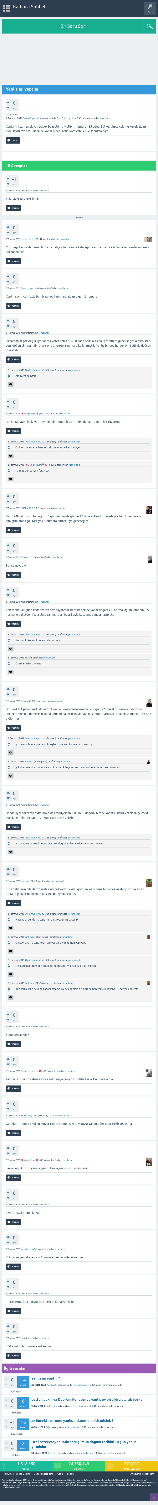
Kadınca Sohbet (29, 6)
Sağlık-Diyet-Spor (32, 118)
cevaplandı (43, 190)
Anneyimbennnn (85, 1453)
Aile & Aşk (52, 1385)
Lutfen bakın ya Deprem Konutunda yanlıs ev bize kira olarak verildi (87, 1399)
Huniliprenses (80, 1385)
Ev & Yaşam (51, 1406)
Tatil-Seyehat (54, 1453)
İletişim (8, 1474)
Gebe (60, 1474)
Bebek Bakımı (23, 1474)
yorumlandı (74, 370)
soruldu (104, 118)
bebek (70, 1474)
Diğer (48, 1427)
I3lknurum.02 (74, 1427)
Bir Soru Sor (72, 26)
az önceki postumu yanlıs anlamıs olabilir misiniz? (72, 1421)
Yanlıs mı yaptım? (45, 1378)
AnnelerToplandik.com (142, 1473)
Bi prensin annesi (82, 1406)
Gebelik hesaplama (43, 1474)
